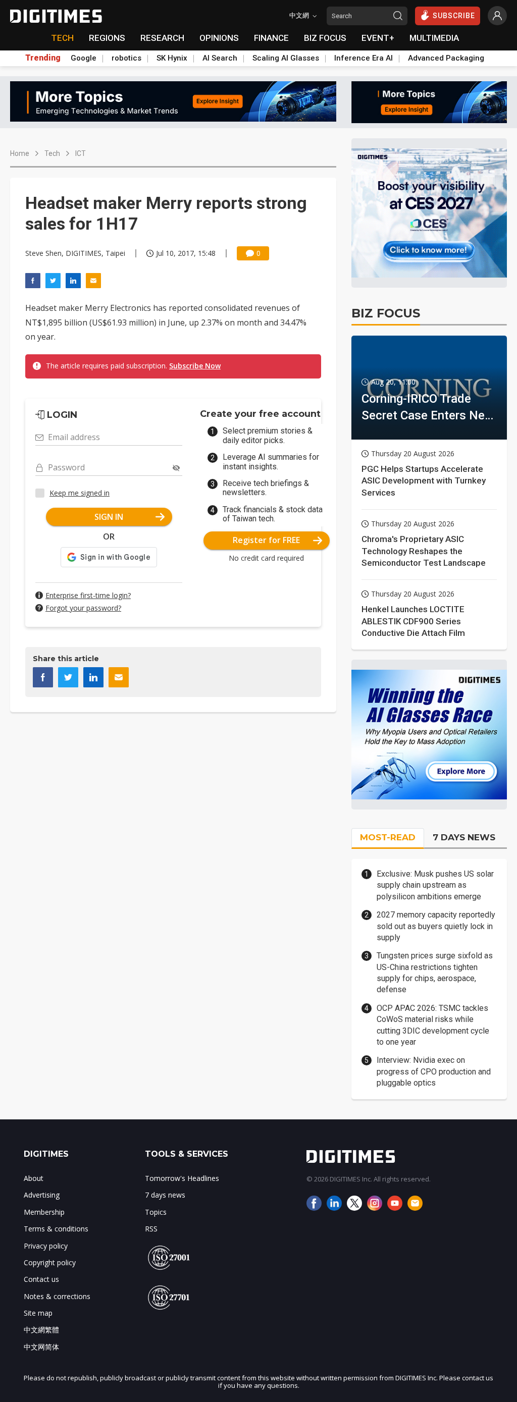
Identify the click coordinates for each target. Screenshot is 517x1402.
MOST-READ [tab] (388, 837)
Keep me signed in (79, 493)
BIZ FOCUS (325, 38)
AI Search (219, 58)
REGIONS (107, 38)
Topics (156, 1212)
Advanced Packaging (446, 58)
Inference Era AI (363, 58)
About (33, 1178)
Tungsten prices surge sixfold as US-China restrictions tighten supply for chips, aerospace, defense (435, 972)
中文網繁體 (41, 1329)
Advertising (42, 1195)
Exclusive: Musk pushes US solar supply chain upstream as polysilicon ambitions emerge (435, 885)
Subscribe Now (195, 365)
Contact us (41, 1279)
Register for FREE (266, 540)
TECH (62, 38)
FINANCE (271, 38)
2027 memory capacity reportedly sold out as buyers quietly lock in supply (436, 926)
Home (19, 153)
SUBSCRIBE (454, 16)
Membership (44, 1212)
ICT (80, 153)
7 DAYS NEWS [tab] (464, 837)
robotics (126, 58)
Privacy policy (46, 1246)
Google (83, 58)
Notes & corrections (57, 1296)
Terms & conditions (56, 1228)
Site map (38, 1313)
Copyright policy (50, 1262)
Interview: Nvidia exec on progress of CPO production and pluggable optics (434, 1071)
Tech (52, 153)
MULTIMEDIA (434, 38)
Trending (43, 58)
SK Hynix (172, 58)
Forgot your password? (83, 608)
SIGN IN (108, 516)
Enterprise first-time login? (88, 595)
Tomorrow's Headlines (182, 1178)
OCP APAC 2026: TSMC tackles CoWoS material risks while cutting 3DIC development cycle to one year (433, 1025)
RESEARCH (162, 38)
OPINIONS (219, 38)
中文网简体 (41, 1347)
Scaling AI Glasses (285, 58)
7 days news (165, 1195)
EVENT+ (377, 38)
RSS (151, 1228)
